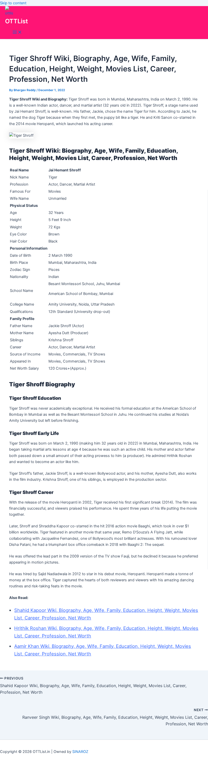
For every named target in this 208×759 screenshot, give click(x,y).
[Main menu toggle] (17, 32)
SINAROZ (80, 751)
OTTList (16, 21)
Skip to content (13, 3)
